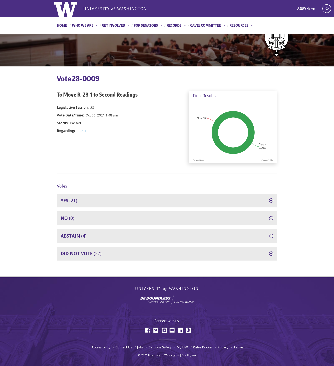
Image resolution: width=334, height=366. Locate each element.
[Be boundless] (167, 300)
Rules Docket (202, 347)
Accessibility (101, 347)
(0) (67, 218)
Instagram (165, 329)
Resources (238, 25)
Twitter (157, 329)
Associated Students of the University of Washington (115, 9)
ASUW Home (306, 8)
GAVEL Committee (205, 25)
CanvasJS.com (199, 160)
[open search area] (326, 8)
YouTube (174, 329)
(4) (73, 236)
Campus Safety (160, 347)
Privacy (222, 347)
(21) (69, 200)
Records (174, 25)
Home (62, 25)
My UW (182, 347)
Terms (238, 347)
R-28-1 (82, 130)
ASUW (69, 8)
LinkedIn (182, 329)
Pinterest (190, 329)
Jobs (140, 347)
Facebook (149, 329)
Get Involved (113, 25)
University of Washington (167, 290)
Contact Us (124, 347)
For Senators (146, 25)
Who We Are (82, 25)
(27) (81, 253)
